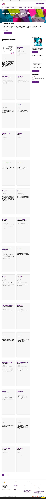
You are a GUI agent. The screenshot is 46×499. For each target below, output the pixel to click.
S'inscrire (10, 0)
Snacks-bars (4, 137)
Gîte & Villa (18, 48)
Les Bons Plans (16, 485)
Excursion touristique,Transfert (22, 220)
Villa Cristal (4, 219)
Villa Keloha (19, 248)
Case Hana (19, 190)
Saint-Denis (4, 193)
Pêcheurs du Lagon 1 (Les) (22, 362)
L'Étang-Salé (19, 164)
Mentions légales (11, 496)
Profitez (35, 81)
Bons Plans (7, 7)
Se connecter (4, 0)
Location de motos (20, 306)
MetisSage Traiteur (6, 133)
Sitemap (14, 496)
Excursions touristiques (6, 166)
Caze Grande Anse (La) (6, 448)
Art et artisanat (20, 166)
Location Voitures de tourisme (7, 80)
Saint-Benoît (19, 451)
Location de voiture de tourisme (7, 77)
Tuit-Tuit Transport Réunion (8, 305)
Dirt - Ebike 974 (20, 305)
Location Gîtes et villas (21, 51)
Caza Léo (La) (20, 419)
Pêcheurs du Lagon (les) (7, 362)
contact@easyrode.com (20, 0)
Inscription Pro (40, 3)
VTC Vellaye (19, 104)
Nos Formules (39, 67)
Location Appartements (21, 280)
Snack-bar (3, 134)
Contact (30, 7)
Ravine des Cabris (20, 193)
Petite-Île (4, 422)
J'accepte (43, 497)
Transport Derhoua (6, 104)
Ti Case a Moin (20, 276)
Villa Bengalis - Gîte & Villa (27, 487)
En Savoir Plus (25, 497)
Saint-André (4, 136)
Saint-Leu (4, 365)
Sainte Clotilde (5, 107)
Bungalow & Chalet (20, 77)
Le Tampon (19, 50)
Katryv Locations (5, 76)
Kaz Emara (4, 333)
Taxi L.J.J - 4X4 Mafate (21, 219)
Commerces (13, 7)
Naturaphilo (19, 333)
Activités (20, 7)
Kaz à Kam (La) (20, 162)
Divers (19, 452)
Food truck (18, 449)
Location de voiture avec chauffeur (7, 105)
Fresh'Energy (20, 448)
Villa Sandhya (20, 391)
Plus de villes (6, 30)
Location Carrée (5, 55)
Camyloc (4, 391)
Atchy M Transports (6, 162)
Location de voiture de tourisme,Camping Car (5, 392)
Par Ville (15, 488)
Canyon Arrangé (5, 419)
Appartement (19, 277)
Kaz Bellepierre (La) (6, 190)
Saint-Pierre (19, 136)
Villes (25, 7)
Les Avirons (4, 58)
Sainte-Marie (4, 164)
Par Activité (15, 486)
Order (35, 51)
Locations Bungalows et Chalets (22, 80)
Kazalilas (4, 276)
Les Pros (16, 496)
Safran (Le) (19, 133)
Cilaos (18, 336)
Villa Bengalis (20, 47)
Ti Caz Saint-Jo (20, 76)
